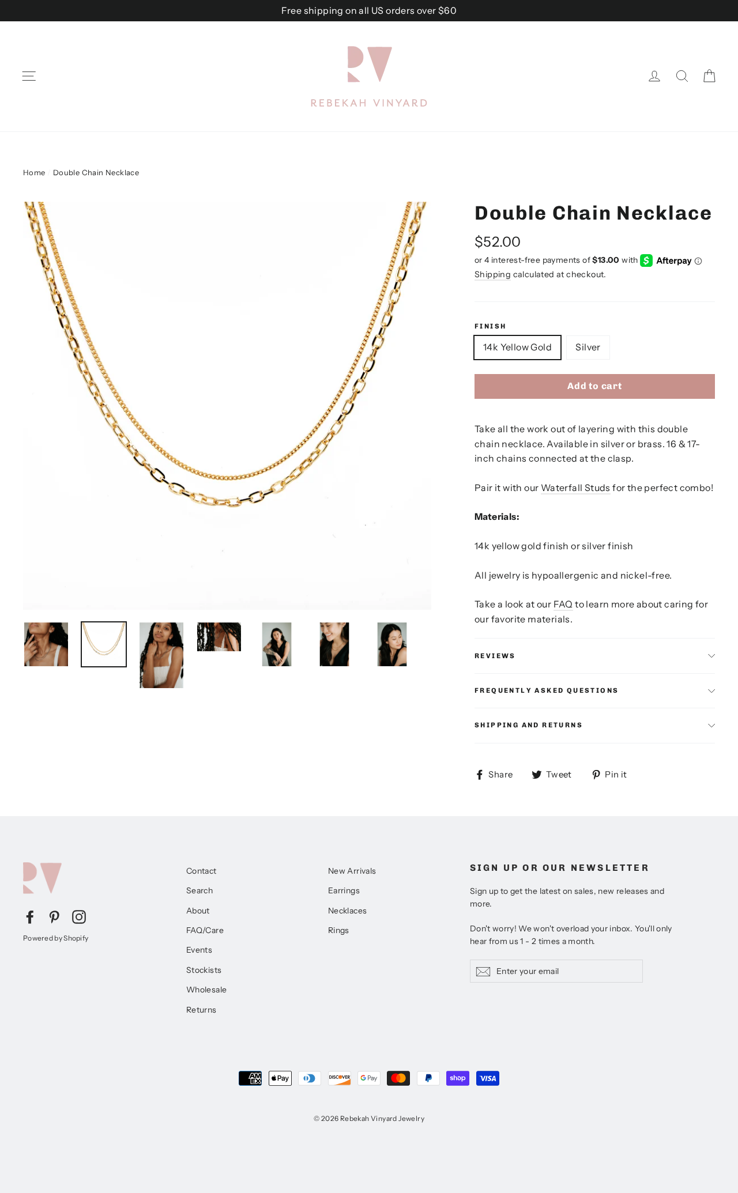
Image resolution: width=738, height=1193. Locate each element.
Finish (490, 326)
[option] (227, 406)
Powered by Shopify (55, 938)
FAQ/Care (205, 930)
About (198, 910)
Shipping (493, 274)
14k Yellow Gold (517, 347)
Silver (587, 347)
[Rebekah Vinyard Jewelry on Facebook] (30, 916)
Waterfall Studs (576, 487)
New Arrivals (352, 871)
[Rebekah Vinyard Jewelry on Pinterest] (54, 916)
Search (199, 890)
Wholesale (206, 989)
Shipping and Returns (529, 725)
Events (199, 950)
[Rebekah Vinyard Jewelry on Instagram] (79, 916)
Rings (338, 930)
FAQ (563, 604)
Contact (201, 871)
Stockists (204, 970)
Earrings (344, 890)
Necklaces (347, 910)
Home (34, 172)
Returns (201, 1010)
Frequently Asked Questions (547, 690)
